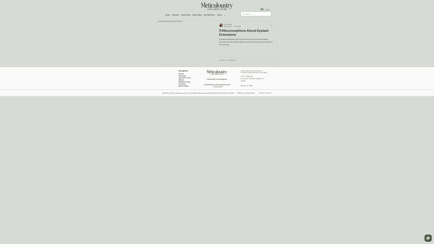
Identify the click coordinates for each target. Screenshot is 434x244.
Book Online (183, 86)
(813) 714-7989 (247, 86)
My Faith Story (184, 82)
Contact (182, 84)
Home (181, 74)
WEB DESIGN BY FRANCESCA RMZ (220, 93)
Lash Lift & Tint (185, 78)
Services (182, 76)
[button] (219, 15)
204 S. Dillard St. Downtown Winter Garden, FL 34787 (252, 78)
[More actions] (272, 25)
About (181, 80)
